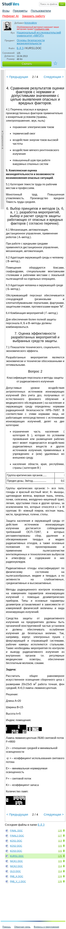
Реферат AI (10, 16)
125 (60, 856)
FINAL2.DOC (17, 835)
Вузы (5, 11)
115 (60, 845)
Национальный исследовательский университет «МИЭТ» (39, 34)
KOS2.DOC (16, 845)
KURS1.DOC (17, 856)
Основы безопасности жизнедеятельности (31, 42)
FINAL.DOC (16, 830)
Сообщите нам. (42, 29)
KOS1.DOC (16, 840)
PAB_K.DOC (16, 876)
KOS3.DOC (16, 851)
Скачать (27, 63)
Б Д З (20, 48)
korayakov (31, 22)
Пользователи (41, 11)
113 (60, 840)
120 (60, 830)
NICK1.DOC (16, 861)
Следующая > (54, 77)
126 (60, 881)
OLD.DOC (15, 871)
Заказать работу (33, 16)
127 (60, 835)
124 (60, 876)
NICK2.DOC (16, 866)
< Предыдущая (17, 77)
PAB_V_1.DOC (18, 881)
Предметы (20, 11)
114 (60, 866)
